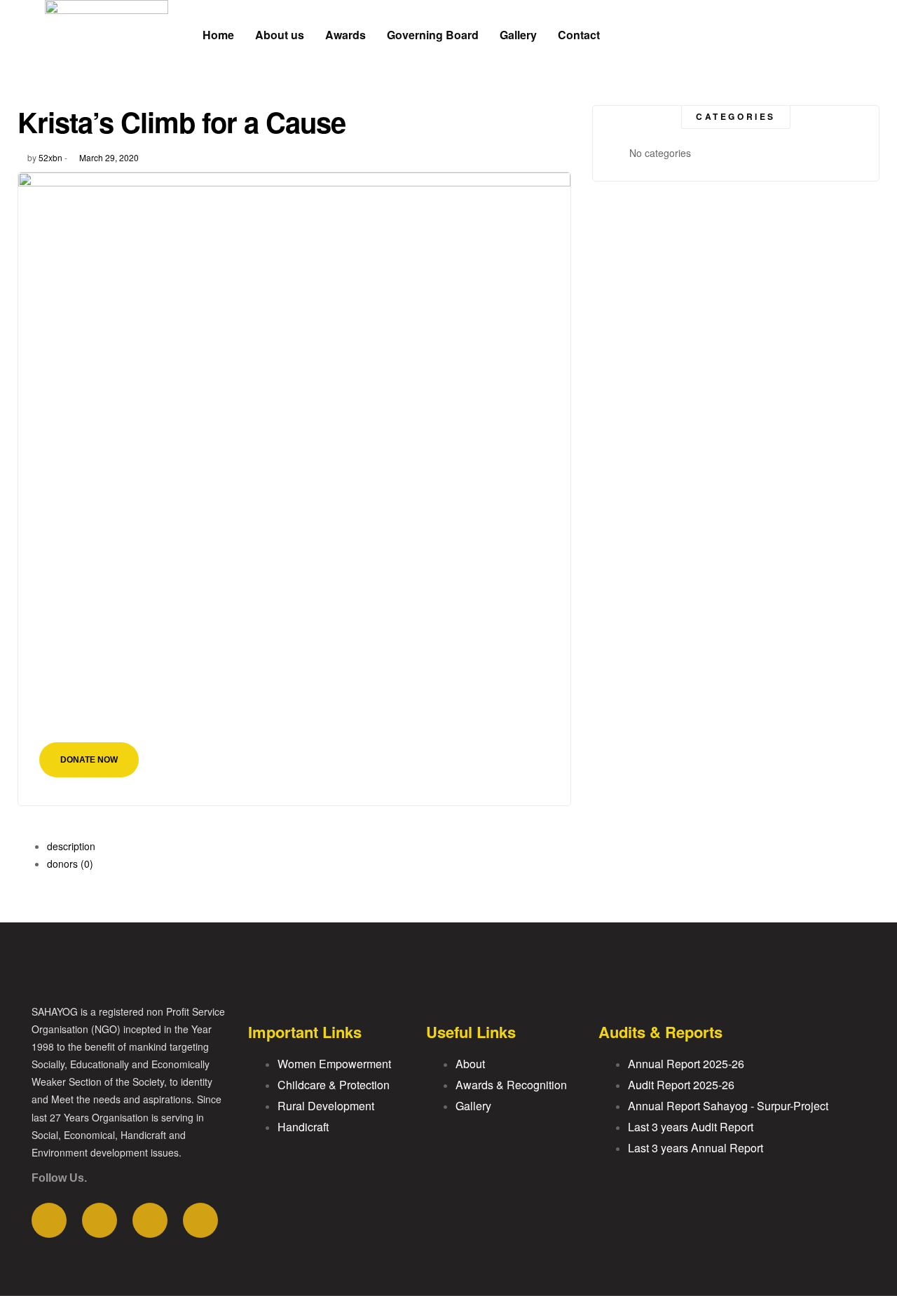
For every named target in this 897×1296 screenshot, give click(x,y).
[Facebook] (49, 1220)
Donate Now (89, 760)
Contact (579, 35)
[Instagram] (200, 1220)
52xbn (50, 157)
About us (279, 35)
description (71, 846)
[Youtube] (149, 1220)
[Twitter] (99, 1220)
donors (70, 864)
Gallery (518, 35)
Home (218, 35)
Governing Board (433, 35)
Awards (345, 35)
